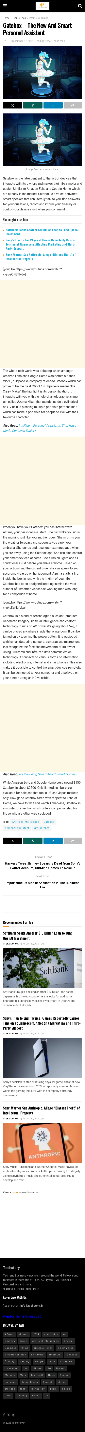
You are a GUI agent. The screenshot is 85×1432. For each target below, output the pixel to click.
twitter (36, 1395)
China (24, 1348)
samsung (10, 1382)
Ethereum (55, 1354)
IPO (49, 1368)
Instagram (66, 1361)
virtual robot (41, 828)
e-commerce (66, 1348)
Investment (12, 1368)
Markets (10, 1375)
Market (60, 1368)
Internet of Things (38, 18)
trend (8, 1395)
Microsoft (37, 1375)
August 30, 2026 (30, 944)
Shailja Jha (12, 944)
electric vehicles (15, 1354)
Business (10, 1348)
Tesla (53, 1389)
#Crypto (9, 1334)
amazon (10, 1341)
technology (38, 1389)
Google (39, 1361)
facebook (72, 1354)
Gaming (24, 1361)
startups (10, 1389)
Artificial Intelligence (25, 822)
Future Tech (19, 18)
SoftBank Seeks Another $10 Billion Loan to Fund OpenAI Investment (42, 231)
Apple (23, 1341)
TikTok (66, 1389)
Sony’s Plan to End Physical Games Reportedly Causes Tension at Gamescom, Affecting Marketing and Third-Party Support (41, 244)
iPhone (37, 1368)
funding (10, 1361)
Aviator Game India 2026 (22, 1316)
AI (64, 1334)
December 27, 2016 (22, 41)
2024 (36, 1334)
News (51, 1375)
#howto (23, 1334)
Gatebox (49, 822)
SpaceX (48, 1382)
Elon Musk (37, 1354)
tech (23, 1389)
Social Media (30, 1382)
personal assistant (17, 828)
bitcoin (68, 1341)
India (52, 1361)
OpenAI (64, 1375)
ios (25, 1368)
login (15, 1192)
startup (62, 1382)
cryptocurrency (43, 1348)
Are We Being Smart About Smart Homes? (48, 774)
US (46, 1395)
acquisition (51, 1334)
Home (6, 18)
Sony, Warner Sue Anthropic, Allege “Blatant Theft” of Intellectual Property (41, 256)
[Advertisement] (42, 324)
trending (22, 1395)
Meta (23, 1375)
